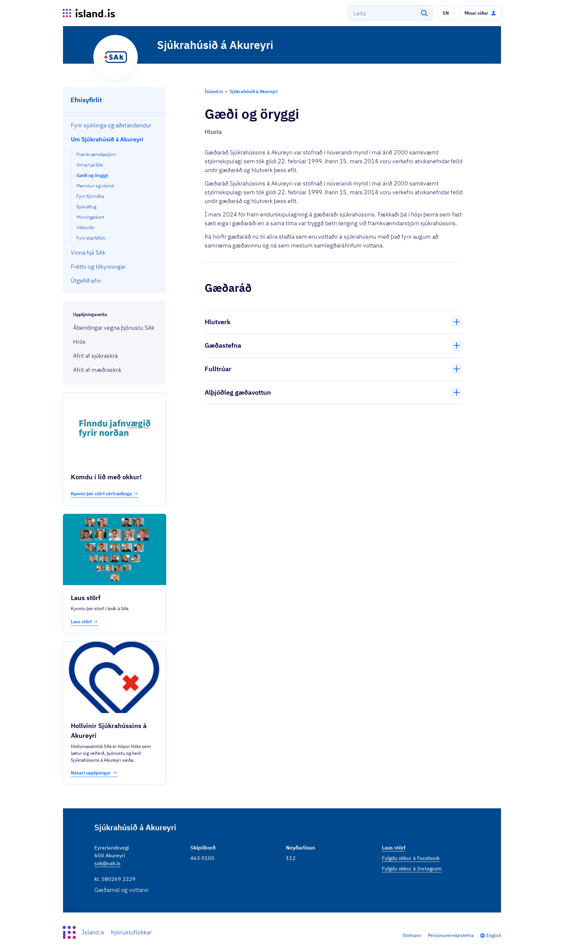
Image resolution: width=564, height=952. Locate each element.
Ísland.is (93, 932)
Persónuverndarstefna (451, 935)
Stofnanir (411, 935)
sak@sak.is (107, 863)
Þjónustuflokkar (131, 932)
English (493, 935)
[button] (446, 13)
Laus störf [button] (81, 622)
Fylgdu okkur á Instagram (412, 868)
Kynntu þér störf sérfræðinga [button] (101, 494)
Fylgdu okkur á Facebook (411, 858)
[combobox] (390, 13)
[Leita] (424, 13)
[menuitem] (114, 125)
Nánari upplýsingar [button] (91, 773)
